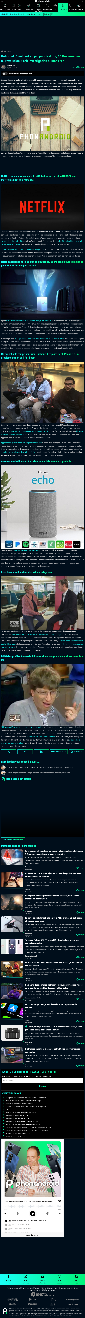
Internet (33, 14)
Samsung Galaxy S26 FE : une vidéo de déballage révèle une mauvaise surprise (52, 941)
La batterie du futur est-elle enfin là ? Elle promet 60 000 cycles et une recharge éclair (53, 919)
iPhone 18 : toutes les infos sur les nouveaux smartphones (26, 1106)
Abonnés (42, 1281)
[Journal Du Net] (52, 1299)
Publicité (43, 1288)
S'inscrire (42, 1086)
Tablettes (47, 14)
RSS (76, 1281)
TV (52, 14)
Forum (71, 9)
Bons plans (28, 1042)
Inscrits (59, 1281)
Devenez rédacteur (27, 1288)
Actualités (63, 9)
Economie (21, 14)
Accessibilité (34, 1290)
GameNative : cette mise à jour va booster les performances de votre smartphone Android (53, 875)
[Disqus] (42, 809)
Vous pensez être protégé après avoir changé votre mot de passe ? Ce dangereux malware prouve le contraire (54, 852)
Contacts (36, 1288)
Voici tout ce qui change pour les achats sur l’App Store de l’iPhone (51, 1006)
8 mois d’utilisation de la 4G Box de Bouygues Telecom (28, 320)
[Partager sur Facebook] (25, 751)
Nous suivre (77, 751)
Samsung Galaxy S (31, 956)
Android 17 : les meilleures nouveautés (19, 1104)
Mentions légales (52, 1288)
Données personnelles (66, 1288)
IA (55, 9)
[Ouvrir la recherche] (82, 1)
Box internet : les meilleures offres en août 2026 (23, 1124)
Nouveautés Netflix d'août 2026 (17, 1115)
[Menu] (2, 1)
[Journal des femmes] (12, 1299)
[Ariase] (73, 1304)
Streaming (47, 9)
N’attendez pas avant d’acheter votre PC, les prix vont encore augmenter (52, 1050)
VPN (19, 9)
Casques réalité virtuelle (33, 998)
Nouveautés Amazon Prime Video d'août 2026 (22, 1121)
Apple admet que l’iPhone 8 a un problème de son (21, 442)
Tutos (13, 9)
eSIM (38, 10)
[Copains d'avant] (32, 1304)
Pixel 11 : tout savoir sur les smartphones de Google (24, 1101)
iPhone (27, 1020)
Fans (8, 1281)
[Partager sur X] (8, 751)
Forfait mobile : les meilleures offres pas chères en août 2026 (27, 1130)
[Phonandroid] (5, 1311)
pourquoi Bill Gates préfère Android (41, 736)
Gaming (27, 889)
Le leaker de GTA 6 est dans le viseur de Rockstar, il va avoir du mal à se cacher (53, 964)
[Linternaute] (73, 1300)
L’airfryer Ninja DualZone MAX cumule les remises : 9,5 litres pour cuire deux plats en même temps (53, 1028)
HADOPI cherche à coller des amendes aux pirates (23, 249)
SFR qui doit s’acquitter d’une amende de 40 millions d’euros (39, 338)
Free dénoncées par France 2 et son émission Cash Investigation (38, 634)
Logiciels (40, 14)
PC (26, 1065)
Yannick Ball (11, 65)
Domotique (13, 14)
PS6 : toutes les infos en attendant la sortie (21, 1112)
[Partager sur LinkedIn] (41, 751)
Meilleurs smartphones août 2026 (18, 1133)
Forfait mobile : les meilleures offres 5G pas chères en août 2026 (28, 1127)
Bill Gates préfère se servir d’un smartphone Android (22, 727)
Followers (25, 1281)
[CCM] (32, 1299)
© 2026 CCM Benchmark (47, 1290)
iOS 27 (8, 1109)
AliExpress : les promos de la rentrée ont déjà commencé (26, 1098)
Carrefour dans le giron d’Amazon (26, 550)
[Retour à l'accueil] (42, 1)
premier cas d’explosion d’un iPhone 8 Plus (18, 452)
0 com (72, 67)
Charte (76, 1288)
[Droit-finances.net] (12, 1304)
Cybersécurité (28, 9)
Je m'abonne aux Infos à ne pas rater (20, 73)
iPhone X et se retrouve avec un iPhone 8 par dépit (29, 431)
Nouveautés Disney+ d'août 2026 (17, 1118)
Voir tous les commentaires (13, 839)
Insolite (28, 14)
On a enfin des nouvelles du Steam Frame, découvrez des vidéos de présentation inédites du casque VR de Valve (54, 986)
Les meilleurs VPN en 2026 (15, 1136)
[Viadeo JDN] (52, 1304)
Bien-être (79, 9)
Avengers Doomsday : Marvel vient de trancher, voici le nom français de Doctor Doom (52, 897)
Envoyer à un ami (60, 751)
